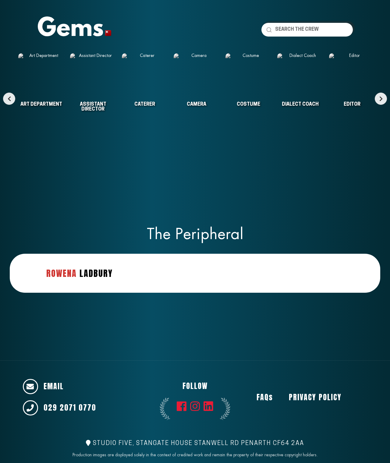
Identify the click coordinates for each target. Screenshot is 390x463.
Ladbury (79, 273)
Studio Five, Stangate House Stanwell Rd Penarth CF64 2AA (197, 443)
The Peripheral (195, 234)
